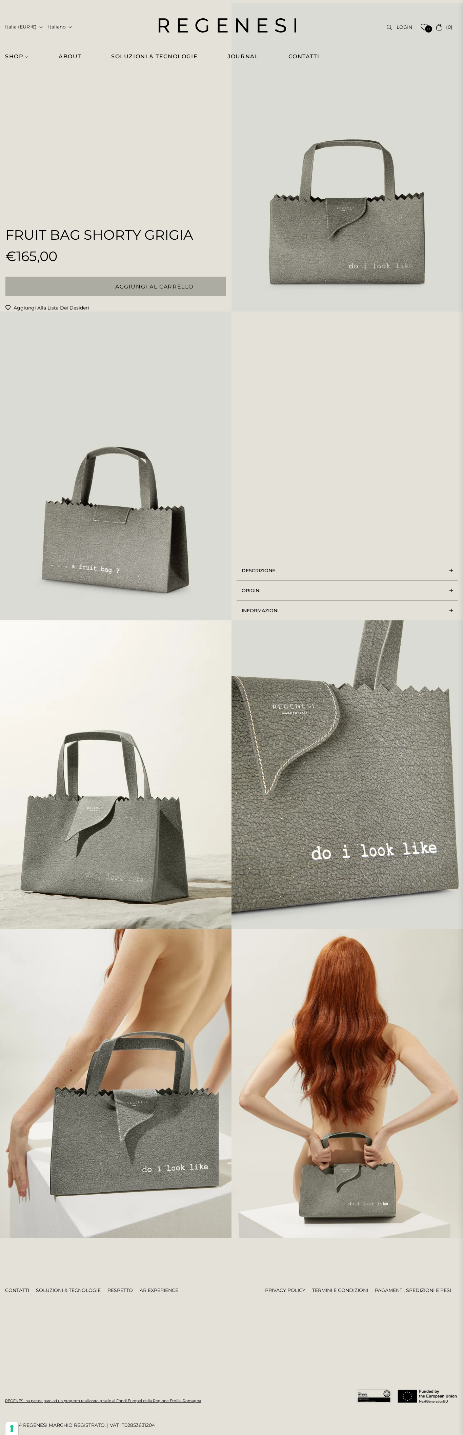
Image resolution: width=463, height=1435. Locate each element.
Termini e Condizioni (340, 1290)
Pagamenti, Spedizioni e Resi (413, 1290)
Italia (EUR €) (21, 27)
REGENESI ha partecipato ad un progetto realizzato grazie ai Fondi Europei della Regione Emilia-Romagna (103, 1400)
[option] (347, 157)
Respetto (120, 1290)
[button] (20, 56)
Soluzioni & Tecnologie (68, 1290)
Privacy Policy (285, 1290)
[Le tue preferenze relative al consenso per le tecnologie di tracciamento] (11, 1428)
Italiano (57, 27)
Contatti (17, 1290)
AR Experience (159, 1290)
